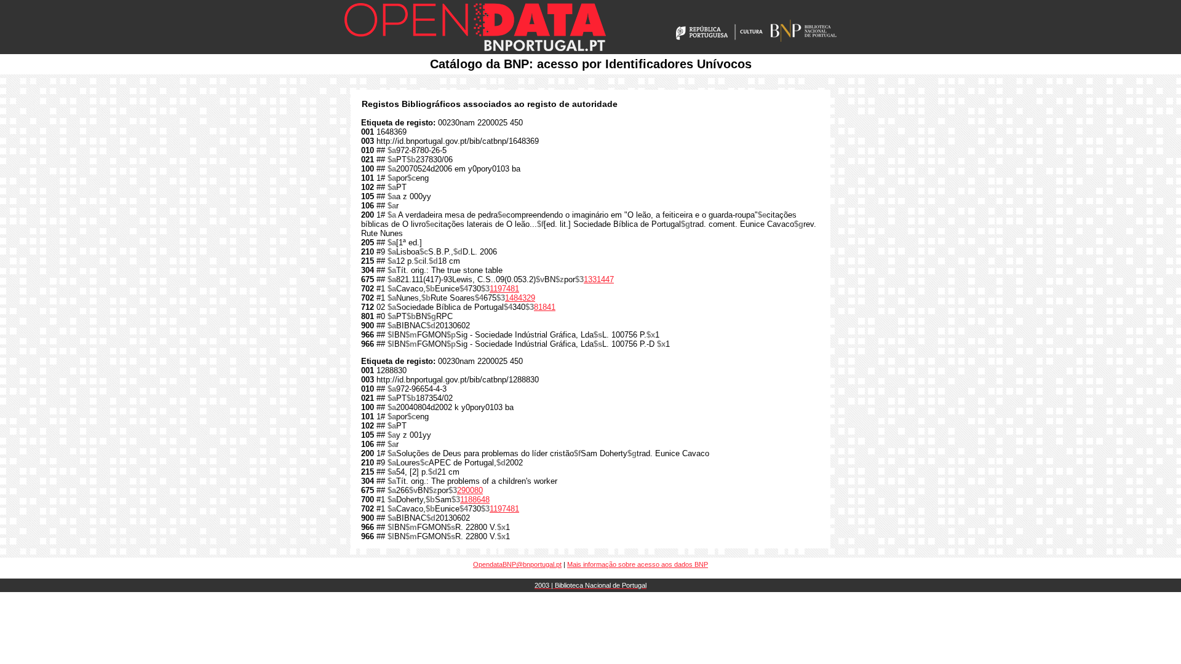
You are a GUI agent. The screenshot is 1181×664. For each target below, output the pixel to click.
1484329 (520, 297)
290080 (470, 490)
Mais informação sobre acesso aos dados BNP (637, 564)
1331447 (599, 279)
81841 (544, 307)
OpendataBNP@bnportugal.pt (517, 564)
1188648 (475, 499)
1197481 (504, 288)
